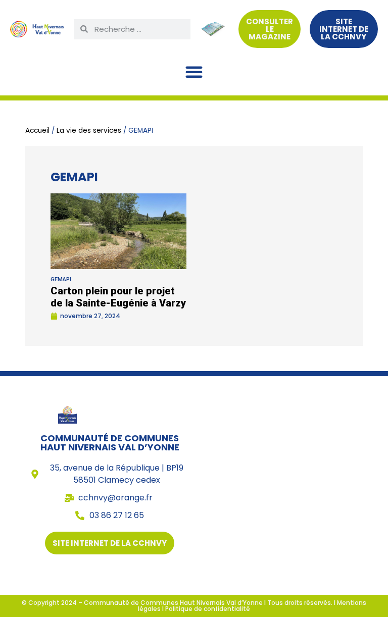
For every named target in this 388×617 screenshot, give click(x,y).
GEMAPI (61, 279)
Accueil (37, 130)
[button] (194, 71)
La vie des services (89, 130)
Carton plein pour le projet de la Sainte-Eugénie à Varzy (118, 297)
